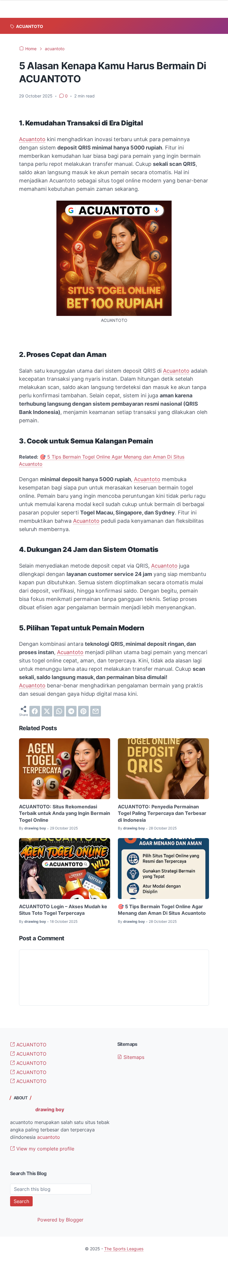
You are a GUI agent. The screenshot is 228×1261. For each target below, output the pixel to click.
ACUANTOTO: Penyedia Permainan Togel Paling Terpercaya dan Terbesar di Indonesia (162, 813)
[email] (95, 711)
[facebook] (34, 711)
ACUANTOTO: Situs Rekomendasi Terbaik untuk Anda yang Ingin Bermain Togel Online (64, 813)
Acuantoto (32, 139)
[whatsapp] (59, 711)
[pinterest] (83, 711)
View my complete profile (44, 1149)
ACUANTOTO (30, 1045)
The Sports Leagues (123, 1248)
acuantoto (48, 1137)
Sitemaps (133, 1057)
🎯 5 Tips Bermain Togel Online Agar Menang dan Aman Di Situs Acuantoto (162, 909)
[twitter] (47, 711)
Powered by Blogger (60, 1220)
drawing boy (49, 1109)
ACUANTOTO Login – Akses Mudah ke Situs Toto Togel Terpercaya (63, 909)
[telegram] (71, 711)
